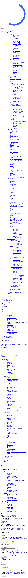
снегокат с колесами (18, 255)
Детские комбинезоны (16, 267)
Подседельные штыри (16, 160)
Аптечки (12, 181)
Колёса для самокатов (15, 112)
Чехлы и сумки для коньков (17, 292)
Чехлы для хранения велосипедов (15, 221)
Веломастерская (8, 302)
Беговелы (9, 293)
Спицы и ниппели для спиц (17, 177)
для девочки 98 (17, 272)
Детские (12, 103)
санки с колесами (17, 247)
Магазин (6, 501)
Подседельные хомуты (16, 159)
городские (16, 232)
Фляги (11, 216)
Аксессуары (10, 178)
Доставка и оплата (12, 477)
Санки (11, 246)
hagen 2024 (16, 53)
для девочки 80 (17, 268)
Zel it (8, 524)
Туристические (14, 104)
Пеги (11, 153)
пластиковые (16, 260)
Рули (11, 166)
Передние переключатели (17, 156)
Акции (5, 306)
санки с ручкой (17, 248)
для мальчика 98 (17, 281)
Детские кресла (14, 187)
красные (15, 72)
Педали (12, 154)
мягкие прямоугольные (19, 262)
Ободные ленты (14, 152)
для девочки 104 (17, 274)
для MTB (15, 229)
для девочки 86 (17, 269)
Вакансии (9, 473)
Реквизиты (10, 483)
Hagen (14, 49)
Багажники (13, 185)
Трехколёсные (13, 115)
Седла (11, 209)
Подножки (13, 202)
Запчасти (9, 129)
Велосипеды (10, 32)
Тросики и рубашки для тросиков (16, 407)
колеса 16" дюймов (18, 87)
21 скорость (16, 56)
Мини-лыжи (13, 288)
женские (15, 46)
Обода (11, 150)
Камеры (12, 143)
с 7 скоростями (17, 98)
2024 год (15, 37)
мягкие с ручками (17, 265)
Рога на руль (13, 205)
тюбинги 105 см (17, 244)
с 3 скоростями (17, 95)
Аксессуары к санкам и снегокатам (16, 452)
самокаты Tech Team (18, 111)
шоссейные (16, 227)
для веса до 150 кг (18, 101)
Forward (15, 94)
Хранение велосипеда (16, 219)
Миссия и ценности (12, 484)
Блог (5, 303)
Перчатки (12, 201)
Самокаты (9, 107)
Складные (12, 83)
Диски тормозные (14, 139)
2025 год (15, 38)
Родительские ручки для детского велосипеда (16, 207)
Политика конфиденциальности (12, 528)
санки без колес (17, 253)
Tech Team (16, 67)
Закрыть (3, 558)
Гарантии (9, 479)
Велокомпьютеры (14, 182)
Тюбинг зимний (14, 240)
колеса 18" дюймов (18, 88)
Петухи (12, 157)
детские (15, 233)
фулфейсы (15, 230)
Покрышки (13, 163)
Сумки (12, 212)
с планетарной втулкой (19, 62)
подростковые (17, 237)
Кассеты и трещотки (15, 146)
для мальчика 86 (17, 278)
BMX (11, 77)
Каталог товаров (8, 31)
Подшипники (13, 161)
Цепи (11, 173)
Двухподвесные (14, 81)
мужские (15, 48)
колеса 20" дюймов (18, 63)
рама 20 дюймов (17, 39)
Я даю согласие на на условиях (14, 539)
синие (14, 76)
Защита (12, 188)
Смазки (12, 211)
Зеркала (12, 192)
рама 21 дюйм (16, 41)
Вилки (11, 133)
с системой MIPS (17, 234)
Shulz (14, 93)
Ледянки (12, 258)
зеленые (15, 73)
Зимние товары (11, 239)
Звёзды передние (14, 142)
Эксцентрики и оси (15, 175)
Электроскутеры (11, 295)
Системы (12, 167)
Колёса (12, 147)
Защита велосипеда (15, 189)
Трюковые (12, 119)
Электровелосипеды (15, 105)
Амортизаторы (14, 131)
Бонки (11, 132)
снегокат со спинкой (18, 257)
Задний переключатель (16, 140)
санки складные (17, 250)
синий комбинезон (18, 283)
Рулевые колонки (14, 164)
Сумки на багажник (15, 213)
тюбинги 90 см (17, 243)
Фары (11, 215)
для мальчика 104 (17, 282)
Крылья (12, 196)
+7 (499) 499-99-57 (5, 519)
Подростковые (14, 60)
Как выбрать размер (12, 490)
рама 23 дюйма (17, 44)
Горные (12, 34)
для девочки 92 (17, 271)
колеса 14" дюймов (18, 86)
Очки (11, 199)
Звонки (12, 191)
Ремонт (9, 296)
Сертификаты (10, 491)
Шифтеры (12, 174)
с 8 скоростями (17, 97)
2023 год (15, 45)
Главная (6, 460)
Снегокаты (13, 254)
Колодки (12, 149)
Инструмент (13, 194)
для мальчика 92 (17, 279)
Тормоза (12, 168)
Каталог (3, 356)
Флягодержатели (14, 218)
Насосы (12, 198)
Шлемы (12, 226)
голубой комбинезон (18, 275)
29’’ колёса (16, 35)
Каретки (12, 145)
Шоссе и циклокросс (15, 79)
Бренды (6, 299)
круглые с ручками (18, 261)
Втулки (12, 135)
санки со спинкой (17, 251)
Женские (12, 59)
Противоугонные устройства (17, 204)
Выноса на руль (14, 136)
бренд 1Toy (16, 264)
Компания (6, 298)
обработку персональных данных (16, 538)
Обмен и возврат (11, 476)
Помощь (6, 493)
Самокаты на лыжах (15, 114)
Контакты (6, 305)
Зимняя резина (14, 286)
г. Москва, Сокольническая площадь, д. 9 (11, 344)
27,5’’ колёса (16, 51)
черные (15, 70)
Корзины (12, 195)
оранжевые (16, 74)
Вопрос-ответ (10, 488)
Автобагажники (14, 180)
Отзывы (9, 474)
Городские (12, 80)
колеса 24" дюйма (17, 65)
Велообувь (13, 184)
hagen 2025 (16, 52)
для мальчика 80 (17, 276)
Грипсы (12, 138)
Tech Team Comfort (18, 110)
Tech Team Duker (17, 124)
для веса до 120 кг (18, 100)
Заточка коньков (8, 300)
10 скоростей (16, 55)
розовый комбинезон (18, 285)
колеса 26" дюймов (18, 66)
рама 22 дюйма (17, 42)
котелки (15, 236)
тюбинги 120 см (17, 241)
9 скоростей (16, 58)
